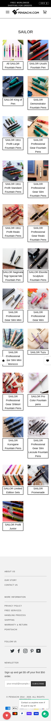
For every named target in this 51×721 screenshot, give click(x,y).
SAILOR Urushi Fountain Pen (38, 65)
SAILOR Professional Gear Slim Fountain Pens (38, 190)
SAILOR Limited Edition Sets (13, 490)
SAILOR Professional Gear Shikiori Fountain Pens (13, 402)
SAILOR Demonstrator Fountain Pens (38, 103)
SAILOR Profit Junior (13, 526)
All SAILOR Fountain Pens (13, 65)
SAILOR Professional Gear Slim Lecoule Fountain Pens (38, 448)
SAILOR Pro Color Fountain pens (38, 400)
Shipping (10, 620)
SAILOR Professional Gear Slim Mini (13, 316)
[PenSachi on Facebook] (19, 652)
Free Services (13, 610)
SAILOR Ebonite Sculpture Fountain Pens (38, 276)
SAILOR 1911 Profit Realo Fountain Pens (13, 232)
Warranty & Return (16, 625)
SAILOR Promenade (38, 490)
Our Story (11, 580)
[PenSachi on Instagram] (25, 652)
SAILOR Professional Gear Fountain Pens (38, 146)
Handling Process (15, 615)
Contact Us (11, 585)
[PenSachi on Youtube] (38, 652)
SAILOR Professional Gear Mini (38, 316)
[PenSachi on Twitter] (12, 652)
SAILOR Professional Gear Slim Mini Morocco (13, 358)
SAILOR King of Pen (13, 101)
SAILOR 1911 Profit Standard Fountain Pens (13, 188)
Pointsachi (11, 630)
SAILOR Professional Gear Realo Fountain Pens (38, 234)
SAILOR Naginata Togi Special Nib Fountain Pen (13, 276)
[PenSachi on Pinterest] (32, 652)
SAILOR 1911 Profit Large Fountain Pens (13, 144)
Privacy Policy (13, 606)
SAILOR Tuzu (38, 352)
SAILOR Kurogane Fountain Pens (13, 444)
